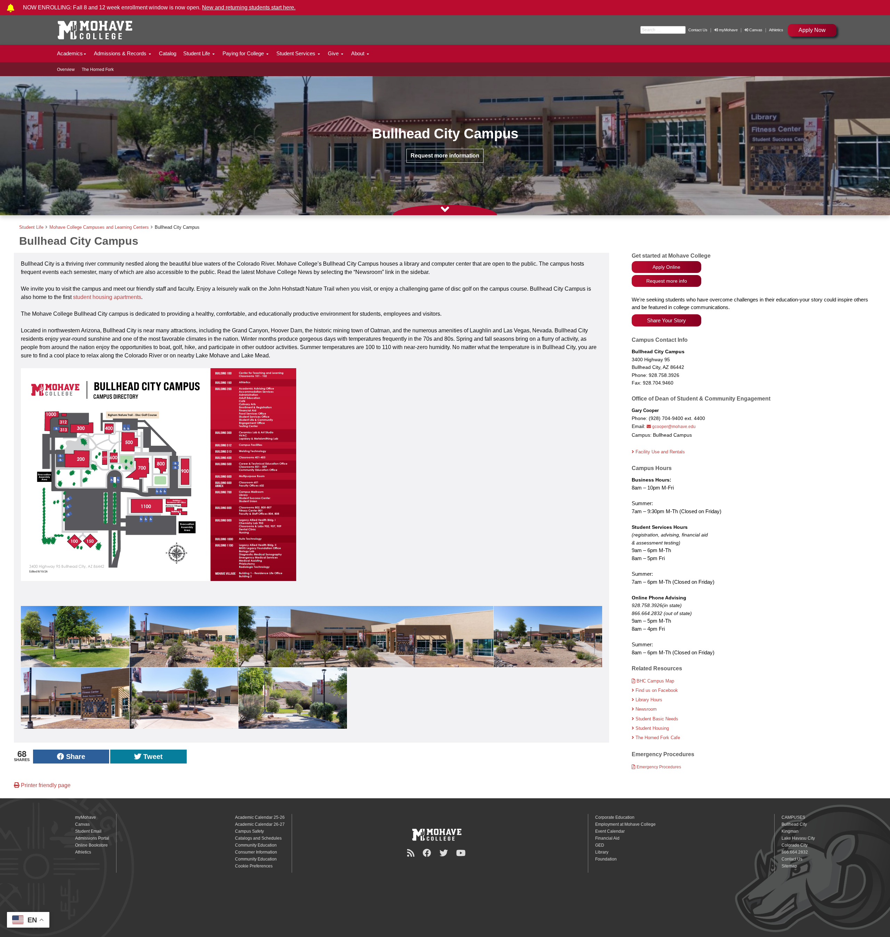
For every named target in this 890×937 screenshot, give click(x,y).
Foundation (606, 859)
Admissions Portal (92, 838)
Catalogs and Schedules (258, 838)
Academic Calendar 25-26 (260, 817)
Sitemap (789, 866)
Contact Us (697, 30)
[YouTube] (462, 853)
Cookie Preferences (254, 866)
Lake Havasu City (798, 838)
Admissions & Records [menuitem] (121, 53)
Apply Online (666, 267)
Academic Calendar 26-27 (260, 824)
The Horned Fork (98, 69)
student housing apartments (107, 297)
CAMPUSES (793, 817)
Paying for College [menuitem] (243, 53)
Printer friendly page (45, 785)
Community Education (256, 845)
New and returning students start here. (249, 7)
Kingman (790, 831)
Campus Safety (249, 831)
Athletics (776, 30)
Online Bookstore (91, 845)
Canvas (755, 30)
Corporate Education (614, 817)
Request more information (445, 156)
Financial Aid (607, 838)
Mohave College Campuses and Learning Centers (99, 227)
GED (599, 845)
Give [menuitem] (334, 53)
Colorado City (795, 845)
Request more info (666, 281)
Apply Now (812, 30)
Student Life (31, 227)
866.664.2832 (795, 852)
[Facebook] (428, 853)
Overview (66, 69)
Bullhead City (794, 824)
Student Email (88, 831)
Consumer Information (256, 852)
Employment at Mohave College (625, 824)
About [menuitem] (358, 53)
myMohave (728, 30)
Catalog (167, 53)
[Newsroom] (411, 853)
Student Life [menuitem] (197, 53)
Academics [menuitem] (70, 53)
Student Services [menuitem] (296, 53)
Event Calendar (610, 831)
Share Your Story (666, 320)
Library (601, 852)
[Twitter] (444, 853)
